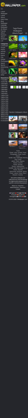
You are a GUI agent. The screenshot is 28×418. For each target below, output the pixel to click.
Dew (14, 157)
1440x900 (4, 93)
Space (3, 63)
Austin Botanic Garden (17, 155)
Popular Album (3, 32)
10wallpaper (14, 4)
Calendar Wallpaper (4, 26)
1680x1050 (4, 97)
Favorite (20, 186)
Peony (20, 173)
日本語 (23, 193)
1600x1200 (4, 99)
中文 (18, 193)
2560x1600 (4, 109)
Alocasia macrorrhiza (16, 170)
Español (21, 195)
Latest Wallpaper (4, 12)
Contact (18, 189)
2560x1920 (4, 111)
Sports (3, 65)
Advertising (4, 67)
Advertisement (14, 187)
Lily (26, 168)
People (3, 48)
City (2, 57)
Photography (5, 61)
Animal (3, 51)
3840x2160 (4, 115)
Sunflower (19, 171)
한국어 (20, 196)
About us (14, 186)
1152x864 (4, 80)
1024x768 (4, 82)
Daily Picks (4, 19)
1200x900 (4, 84)
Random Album (3, 36)
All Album (4, 29)
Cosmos (20, 175)
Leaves (16, 173)
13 (24, 87)
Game (3, 55)
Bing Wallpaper (4, 22)
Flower (20, 154)
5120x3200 (4, 121)
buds (18, 168)
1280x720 (4, 86)
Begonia (22, 168)
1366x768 (4, 91)
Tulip (15, 168)
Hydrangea (19, 157)
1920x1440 (4, 105)
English (13, 193)
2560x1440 (4, 107)
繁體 (25, 196)
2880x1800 (4, 113)
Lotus (15, 152)
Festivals (4, 73)
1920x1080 (4, 101)
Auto (2, 69)
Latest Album (3, 16)
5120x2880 (4, 119)
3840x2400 (4, 117)
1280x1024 (4, 95)
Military (3, 71)
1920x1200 (4, 103)
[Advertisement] (18, 17)
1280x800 (4, 87)
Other (2, 75)
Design (3, 59)
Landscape (4, 46)
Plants (3, 49)
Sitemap (22, 187)
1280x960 (4, 89)
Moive (3, 53)
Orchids (20, 152)
